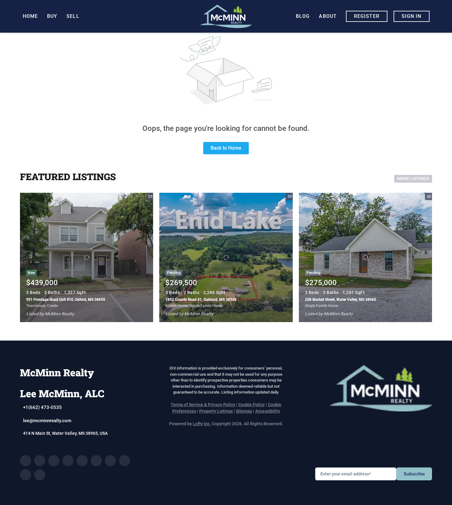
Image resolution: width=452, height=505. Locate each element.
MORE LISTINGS (413, 178)
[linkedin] (39, 460)
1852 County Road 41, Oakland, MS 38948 (200, 299)
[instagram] (96, 460)
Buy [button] (52, 16)
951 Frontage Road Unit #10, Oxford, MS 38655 (65, 299)
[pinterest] (25, 474)
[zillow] (67, 460)
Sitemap (244, 411)
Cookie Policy (251, 404)
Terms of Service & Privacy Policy (203, 404)
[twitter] (53, 460)
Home (30, 16)
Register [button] (366, 16)
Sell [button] (72, 16)
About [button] (328, 16)
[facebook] (25, 460)
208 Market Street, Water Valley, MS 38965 (340, 299)
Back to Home (226, 148)
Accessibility (267, 411)
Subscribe (414, 473)
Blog (303, 16)
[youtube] (110, 460)
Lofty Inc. (202, 423)
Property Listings (216, 411)
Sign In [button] (412, 16)
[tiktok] (124, 460)
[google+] (39, 474)
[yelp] (82, 460)
